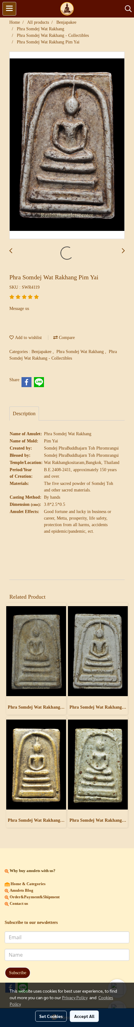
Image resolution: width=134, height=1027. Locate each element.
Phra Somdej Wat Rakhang (80, 351)
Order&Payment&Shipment (34, 897)
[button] (126, 8)
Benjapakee (42, 351)
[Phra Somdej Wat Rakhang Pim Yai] (67, 145)
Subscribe (17, 972)
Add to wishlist (28, 337)
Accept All (84, 1016)
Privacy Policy (75, 997)
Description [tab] (24, 413)
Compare (66, 337)
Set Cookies (51, 1016)
